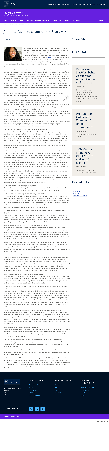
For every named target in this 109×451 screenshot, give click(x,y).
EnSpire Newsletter (34, 395)
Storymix (50, 57)
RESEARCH (74, 4)
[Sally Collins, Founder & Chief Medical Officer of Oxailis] (88, 160)
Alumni (57, 390)
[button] (101, 21)
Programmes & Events (16, 20)
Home (5, 20)
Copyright (83, 395)
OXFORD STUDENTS (95, 4)
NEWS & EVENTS (66, 4)
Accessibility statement (87, 387)
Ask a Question (33, 390)
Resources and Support (42, 20)
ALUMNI (103, 4)
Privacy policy (85, 390)
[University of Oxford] (6, 4)
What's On (30, 20)
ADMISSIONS (56, 4)
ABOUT (50, 4)
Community (58, 393)
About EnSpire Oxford (80, 196)
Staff (56, 387)
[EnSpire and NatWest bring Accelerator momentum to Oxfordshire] (88, 85)
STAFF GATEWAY (83, 4)
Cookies (83, 392)
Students (57, 385)
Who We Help (57, 20)
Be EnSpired (76, 20)
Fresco (106, 421)
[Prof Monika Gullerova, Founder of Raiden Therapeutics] (88, 125)
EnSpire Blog (77, 191)
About (67, 20)
